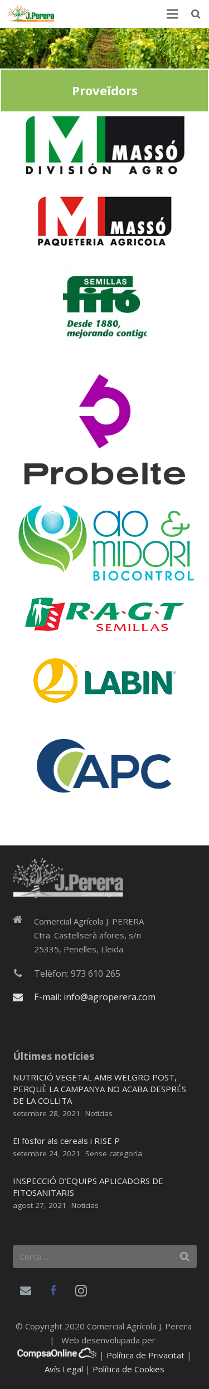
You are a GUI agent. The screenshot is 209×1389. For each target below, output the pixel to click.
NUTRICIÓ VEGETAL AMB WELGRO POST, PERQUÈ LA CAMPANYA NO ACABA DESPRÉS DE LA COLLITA (99, 1089)
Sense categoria (113, 1153)
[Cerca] (195, 14)
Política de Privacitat (145, 1355)
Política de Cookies (128, 1369)
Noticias (99, 1113)
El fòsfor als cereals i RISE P (66, 1140)
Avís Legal (64, 1369)
